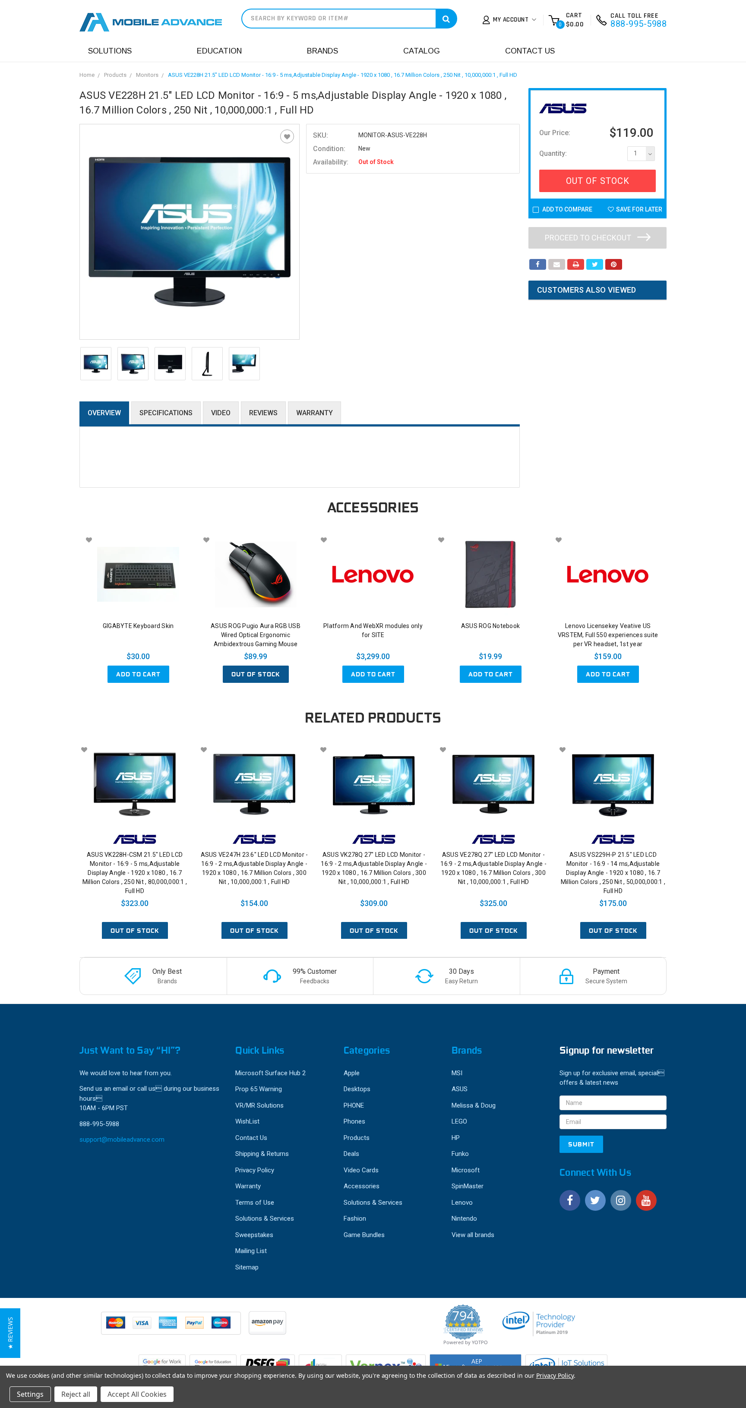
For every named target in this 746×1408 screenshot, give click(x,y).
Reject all (75, 1394)
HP (456, 1138)
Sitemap (247, 1267)
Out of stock (255, 674)
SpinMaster (468, 1186)
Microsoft (466, 1170)
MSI (457, 1073)
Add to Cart (138, 674)
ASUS (460, 1089)
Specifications (166, 413)
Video (221, 413)
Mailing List (251, 1251)
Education (219, 51)
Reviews (263, 413)
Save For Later (639, 209)
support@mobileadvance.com (121, 1139)
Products (115, 75)
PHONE (354, 1105)
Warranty (314, 413)
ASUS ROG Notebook (490, 625)
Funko (460, 1154)
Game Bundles (364, 1235)
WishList (247, 1121)
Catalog (421, 51)
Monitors (147, 75)
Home (87, 75)
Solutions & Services (264, 1218)
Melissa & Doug (474, 1105)
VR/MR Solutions (259, 1105)
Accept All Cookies (137, 1394)
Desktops (357, 1089)
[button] (10, 1333)
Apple (352, 1073)
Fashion (355, 1218)
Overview (104, 413)
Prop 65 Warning (258, 1089)
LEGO (459, 1121)
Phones (354, 1121)
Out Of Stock (597, 181)
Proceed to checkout (589, 237)
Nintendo (464, 1218)
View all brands (473, 1235)
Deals (351, 1154)
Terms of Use (254, 1202)
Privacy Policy (254, 1170)
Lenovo (462, 1202)
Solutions (110, 51)
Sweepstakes (254, 1235)
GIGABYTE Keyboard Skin (138, 625)
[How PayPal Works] (171, 1327)
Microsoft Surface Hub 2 (270, 1073)
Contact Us (530, 51)
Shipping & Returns (262, 1154)
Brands (322, 51)
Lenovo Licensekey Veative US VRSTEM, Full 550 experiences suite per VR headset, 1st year (608, 634)
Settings (30, 1394)
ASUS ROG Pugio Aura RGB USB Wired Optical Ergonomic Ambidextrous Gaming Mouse (255, 634)
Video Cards (361, 1170)
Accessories (361, 1186)
